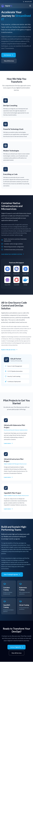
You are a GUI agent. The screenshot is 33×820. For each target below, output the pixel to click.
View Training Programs (11, 574)
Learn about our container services (11, 254)
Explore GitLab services (8, 349)
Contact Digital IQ (15, 647)
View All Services (9, 61)
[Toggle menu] (30, 5)
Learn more (7, 443)
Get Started (7, 55)
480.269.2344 (28, 1)
